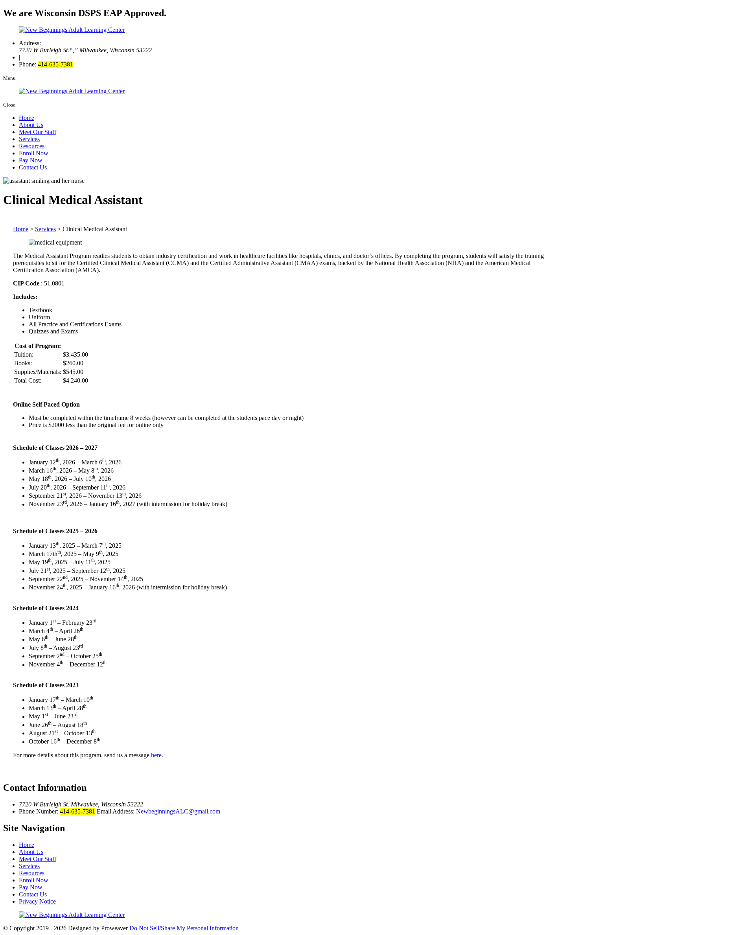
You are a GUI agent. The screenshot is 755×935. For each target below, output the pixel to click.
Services (29, 139)
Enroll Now (33, 153)
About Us (31, 124)
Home (26, 117)
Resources (31, 146)
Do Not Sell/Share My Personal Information (184, 928)
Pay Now (30, 160)
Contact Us (33, 167)
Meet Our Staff (37, 132)
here (156, 755)
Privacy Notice (37, 901)
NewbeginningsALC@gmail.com (178, 811)
